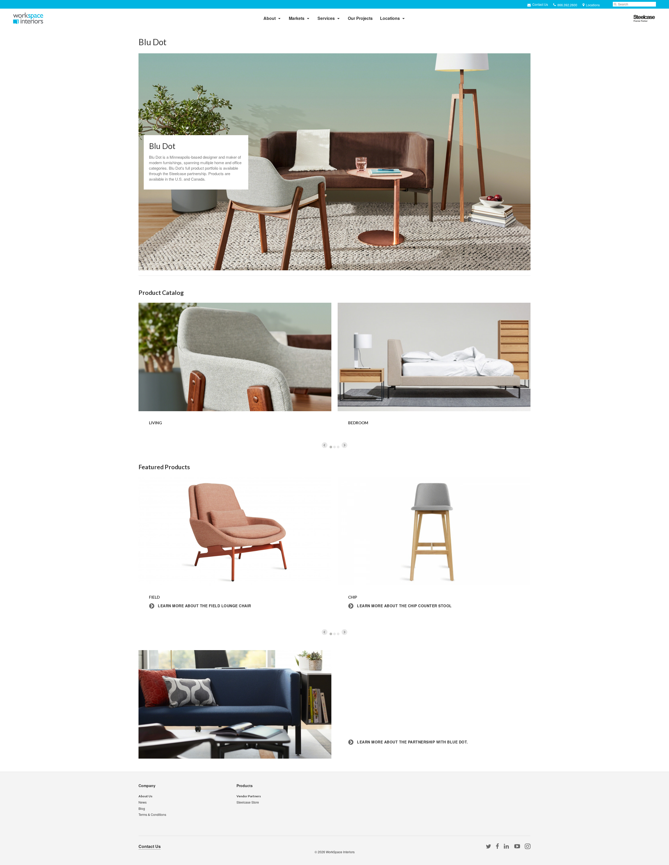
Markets (296, 18)
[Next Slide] (344, 445)
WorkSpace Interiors (340, 852)
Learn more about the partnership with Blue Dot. (412, 742)
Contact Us (540, 4)
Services (326, 18)
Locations (390, 18)
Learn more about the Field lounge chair (204, 605)
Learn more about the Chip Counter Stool (404, 605)
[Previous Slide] (324, 445)
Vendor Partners (249, 796)
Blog (142, 808)
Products (245, 785)
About (269, 18)
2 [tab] (334, 447)
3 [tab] (338, 447)
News (143, 802)
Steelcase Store (248, 802)
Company (147, 785)
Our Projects (360, 18)
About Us (145, 796)
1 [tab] (331, 447)
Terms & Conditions (152, 814)
